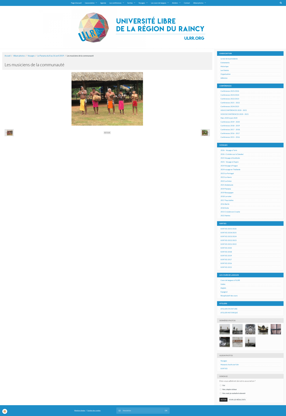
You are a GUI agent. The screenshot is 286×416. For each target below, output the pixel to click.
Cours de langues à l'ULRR (230, 280)
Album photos (198, 3)
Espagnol (224, 292)
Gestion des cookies (94, 410)
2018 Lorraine (226, 196)
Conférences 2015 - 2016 (230, 137)
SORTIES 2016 (226, 263)
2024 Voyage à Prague (229, 166)
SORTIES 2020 (226, 248)
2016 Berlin (225, 204)
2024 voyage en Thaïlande (230, 169)
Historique (224, 66)
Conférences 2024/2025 (230, 106)
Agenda (103, 3)
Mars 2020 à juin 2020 (229, 118)
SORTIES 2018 (226, 252)
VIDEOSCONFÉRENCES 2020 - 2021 (235, 114)
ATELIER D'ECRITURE (229, 309)
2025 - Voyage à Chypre (230, 162)
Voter (223, 400)
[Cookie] (4, 411)
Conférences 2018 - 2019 (230, 126)
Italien (223, 284)
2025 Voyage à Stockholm (230, 158)
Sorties (130, 3)
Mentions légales (79, 410)
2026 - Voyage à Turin (229, 150)
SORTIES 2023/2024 (229, 236)
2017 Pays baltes (227, 200)
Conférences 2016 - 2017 (230, 133)
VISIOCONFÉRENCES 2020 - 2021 (234, 110)
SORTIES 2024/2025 (229, 233)
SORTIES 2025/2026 (229, 229)
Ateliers (175, 3)
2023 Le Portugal (227, 173)
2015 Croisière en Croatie (230, 212)
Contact (187, 3)
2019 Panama (226, 189)
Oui (223, 385)
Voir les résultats (237, 400)
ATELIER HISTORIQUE (229, 313)
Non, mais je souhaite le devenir (234, 393)
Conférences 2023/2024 (230, 95)
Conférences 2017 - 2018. (230, 130)
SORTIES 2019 (226, 256)
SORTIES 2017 (226, 259)
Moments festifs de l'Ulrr (230, 365)
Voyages (142, 3)
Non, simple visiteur (229, 389)
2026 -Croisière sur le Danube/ (232, 154)
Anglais (223, 288)
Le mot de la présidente (229, 59)
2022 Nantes (225, 216)
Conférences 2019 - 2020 (230, 122)
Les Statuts (225, 70)
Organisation (225, 74)
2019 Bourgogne (227, 193)
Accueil (8, 56)
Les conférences (115, 3)
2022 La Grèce (226, 181)
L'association (90, 3)
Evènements (225, 63)
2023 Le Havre (226, 177)
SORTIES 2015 (226, 267)
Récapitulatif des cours (229, 296)
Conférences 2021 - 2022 (230, 103)
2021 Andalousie (227, 185)
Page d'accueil (76, 3)
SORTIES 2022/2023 (229, 240)
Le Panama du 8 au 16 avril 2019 (50, 56)
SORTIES (224, 368)
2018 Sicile (225, 208)
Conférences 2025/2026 (230, 91)
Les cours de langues (159, 3)
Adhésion (224, 78)
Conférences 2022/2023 (230, 99)
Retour (107, 133)
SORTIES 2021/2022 (229, 244)
